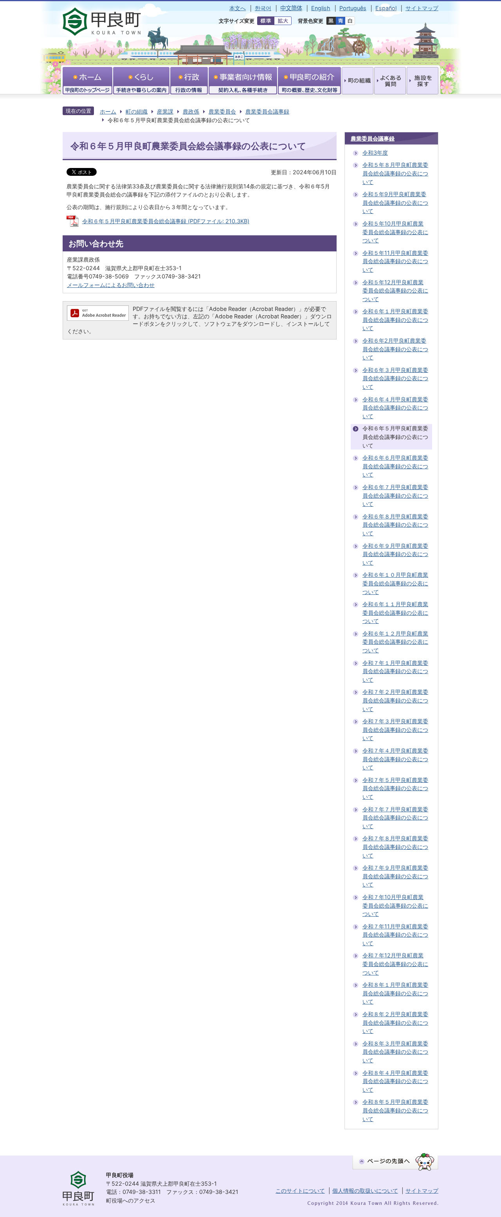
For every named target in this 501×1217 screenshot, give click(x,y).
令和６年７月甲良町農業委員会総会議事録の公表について (395, 495)
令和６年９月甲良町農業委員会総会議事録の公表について (395, 554)
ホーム (108, 111)
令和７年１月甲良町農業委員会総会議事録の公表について (395, 671)
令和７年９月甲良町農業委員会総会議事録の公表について (395, 876)
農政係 (191, 111)
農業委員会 (222, 111)
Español (385, 8)
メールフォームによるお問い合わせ (111, 285)
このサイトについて (300, 1190)
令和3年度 (375, 152)
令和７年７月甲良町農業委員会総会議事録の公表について (395, 817)
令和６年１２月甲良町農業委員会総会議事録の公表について (395, 642)
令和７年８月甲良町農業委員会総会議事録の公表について (395, 846)
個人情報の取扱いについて (365, 1190)
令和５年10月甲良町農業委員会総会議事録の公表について (395, 232)
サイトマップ (421, 8)
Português (352, 8)
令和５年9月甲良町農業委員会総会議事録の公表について (395, 202)
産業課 (165, 111)
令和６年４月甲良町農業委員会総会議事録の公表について (395, 407)
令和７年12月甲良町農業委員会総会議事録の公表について (395, 963)
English (320, 8)
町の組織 (137, 111)
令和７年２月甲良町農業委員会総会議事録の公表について (395, 700)
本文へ (237, 8)
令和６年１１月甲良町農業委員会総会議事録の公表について (395, 612)
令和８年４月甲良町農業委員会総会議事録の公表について (395, 1081)
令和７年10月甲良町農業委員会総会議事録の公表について (395, 905)
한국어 (263, 8)
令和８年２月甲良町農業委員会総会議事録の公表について (395, 1022)
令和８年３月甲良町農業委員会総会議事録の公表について (395, 1052)
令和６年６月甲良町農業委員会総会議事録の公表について (395, 466)
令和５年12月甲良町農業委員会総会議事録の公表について (395, 290)
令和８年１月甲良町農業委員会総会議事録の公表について (395, 993)
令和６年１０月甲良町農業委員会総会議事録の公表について (395, 583)
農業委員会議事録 (267, 111)
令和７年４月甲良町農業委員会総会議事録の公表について (395, 759)
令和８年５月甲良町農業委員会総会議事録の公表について (395, 1110)
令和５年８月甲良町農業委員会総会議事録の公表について (395, 173)
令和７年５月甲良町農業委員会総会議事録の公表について (395, 788)
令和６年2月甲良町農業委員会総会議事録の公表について (395, 349)
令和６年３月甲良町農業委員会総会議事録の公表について (395, 378)
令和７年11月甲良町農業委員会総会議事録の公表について (395, 934)
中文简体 (291, 8)
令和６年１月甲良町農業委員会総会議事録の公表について (395, 319)
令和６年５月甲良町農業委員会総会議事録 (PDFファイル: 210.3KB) (165, 221)
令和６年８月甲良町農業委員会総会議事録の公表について (395, 524)
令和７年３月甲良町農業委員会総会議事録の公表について (395, 729)
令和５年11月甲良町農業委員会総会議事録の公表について (395, 261)
